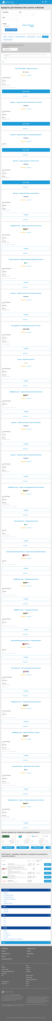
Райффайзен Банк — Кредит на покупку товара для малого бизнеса (26, 800)
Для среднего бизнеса (9, 895)
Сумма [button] (4, 906)
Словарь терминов (5, 981)
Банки (27, 965)
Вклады (29, 951)
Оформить (47, 864)
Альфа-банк (10, 880)
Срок (20, 12)
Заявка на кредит (29, 975)
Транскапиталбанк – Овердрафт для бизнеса (26, 521)
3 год (5, 922)
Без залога (6, 26)
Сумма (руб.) (5, 12)
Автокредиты (30, 953)
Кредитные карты (31, 948)
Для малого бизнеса (7, 39)
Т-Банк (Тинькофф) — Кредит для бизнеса (26, 68)
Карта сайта (4, 973)
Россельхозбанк (11, 876)
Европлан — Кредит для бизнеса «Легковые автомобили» (26, 293)
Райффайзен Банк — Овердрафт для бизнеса (26, 610)
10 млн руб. (6, 909)
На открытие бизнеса (20, 36)
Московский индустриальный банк (15, 867)
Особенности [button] (6, 890)
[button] (10, 49)
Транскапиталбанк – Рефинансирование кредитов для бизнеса (26, 259)
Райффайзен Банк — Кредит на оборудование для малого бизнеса (26, 487)
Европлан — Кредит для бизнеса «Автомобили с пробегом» (26, 102)
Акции (27, 985)
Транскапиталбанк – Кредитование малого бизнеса (26, 766)
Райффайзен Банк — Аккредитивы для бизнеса (26, 579)
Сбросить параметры (11, 29)
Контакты (3, 967)
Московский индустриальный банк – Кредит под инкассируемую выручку (26, 551)
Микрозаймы (5, 948)
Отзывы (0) (28, 75)
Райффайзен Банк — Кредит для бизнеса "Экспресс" (26, 732)
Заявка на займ (29, 977)
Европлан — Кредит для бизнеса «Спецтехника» (26, 193)
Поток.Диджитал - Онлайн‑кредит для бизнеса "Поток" (26, 325)
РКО (28, 956)
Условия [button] (5, 927)
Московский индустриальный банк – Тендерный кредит (26, 640)
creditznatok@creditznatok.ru (14, 995)
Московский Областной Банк (14, 872)
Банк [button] (4, 942)
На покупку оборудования (9, 899)
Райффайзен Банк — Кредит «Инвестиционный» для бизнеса (26, 391)
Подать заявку (26, 91)
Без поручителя (7, 935)
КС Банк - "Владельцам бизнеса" (26, 359)
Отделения (28, 967)
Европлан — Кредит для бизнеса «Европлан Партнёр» (26, 422)
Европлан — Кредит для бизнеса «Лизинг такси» (26, 161)
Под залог (11, 36)
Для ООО (6, 893)
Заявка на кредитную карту (31, 979)
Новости (27, 981)
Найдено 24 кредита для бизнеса (28, 25)
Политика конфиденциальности (8, 971)
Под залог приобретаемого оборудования (13, 939)
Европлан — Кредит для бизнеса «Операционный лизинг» (26, 134)
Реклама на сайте (5, 969)
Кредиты (4, 951)
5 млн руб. (6, 911)
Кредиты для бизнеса (7, 959)
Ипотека (4, 956)
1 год (5, 918)
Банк (4, 17)
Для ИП (5, 36)
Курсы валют (28, 971)
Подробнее (10, 1005)
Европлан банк (11, 863)
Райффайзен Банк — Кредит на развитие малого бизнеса (26, 225)
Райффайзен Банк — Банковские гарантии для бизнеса (26, 702)
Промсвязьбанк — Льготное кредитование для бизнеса (26, 668)
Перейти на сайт (8, 847)
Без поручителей (31, 36)
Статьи (27, 983)
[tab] (26, 890)
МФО (3, 975)
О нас (3, 965)
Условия (4, 23)
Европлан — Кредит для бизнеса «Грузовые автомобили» (26, 455)
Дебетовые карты (6, 953)
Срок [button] (4, 915)
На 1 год (39, 36)
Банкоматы (28, 969)
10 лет (5, 920)
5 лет (5, 924)
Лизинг (5, 930)
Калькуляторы (4, 983)
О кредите (26, 214)
